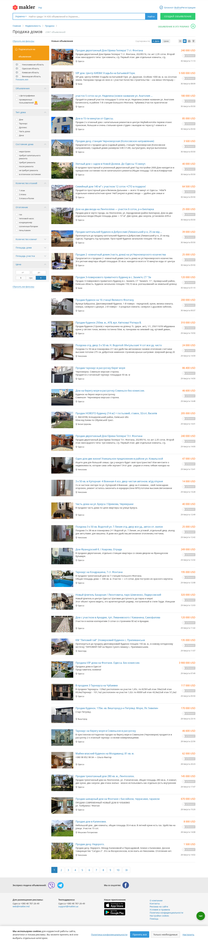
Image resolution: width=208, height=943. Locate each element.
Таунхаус (23, 123)
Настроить (188, 934)
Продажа (49, 25)
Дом (21, 119)
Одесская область (30, 68)
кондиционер (25, 222)
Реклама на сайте (159, 906)
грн (30, 277)
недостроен (24, 151)
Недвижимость (33, 25)
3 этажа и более (26, 198)
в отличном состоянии (30, 174)
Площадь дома (24, 247)
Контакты (155, 903)
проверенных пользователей (26, 101)
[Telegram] (60, 885)
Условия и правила (160, 909)
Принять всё (140, 934)
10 (118, 870)
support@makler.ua (68, 906)
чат (201, 916)
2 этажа (22, 194)
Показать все (22, 79)
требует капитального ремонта (30, 157)
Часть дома (24, 131)
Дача (21, 135)
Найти (151, 16)
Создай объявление (178, 16)
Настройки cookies (159, 915)
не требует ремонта (28, 170)
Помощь (154, 918)
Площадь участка (25, 256)
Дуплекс (23, 127)
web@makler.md (21, 906)
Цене (166, 41)
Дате (157, 41)
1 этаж (22, 190)
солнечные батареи (28, 226)
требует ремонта (27, 162)
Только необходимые (165, 934)
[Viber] (51, 885)
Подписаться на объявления (26, 53)
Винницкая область (31, 76)
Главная (17, 25)
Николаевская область (33, 64)
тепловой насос (26, 218)
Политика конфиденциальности (166, 912)
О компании (156, 900)
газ (20, 214)
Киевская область (30, 72)
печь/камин (25, 230)
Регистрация (188, 7)
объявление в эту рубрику (173, 26)
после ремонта (26, 166)
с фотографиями (27, 95)
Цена (18, 264)
